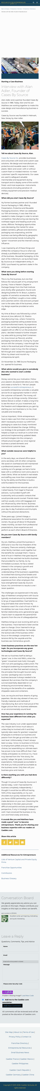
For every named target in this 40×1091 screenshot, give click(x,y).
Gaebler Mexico (26, 1059)
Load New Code (28, 996)
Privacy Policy (15, 1037)
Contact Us (26, 1037)
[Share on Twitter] (10, 842)
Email (5, 955)
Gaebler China (28, 1075)
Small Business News (20, 1053)
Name (5, 946)
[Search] (33, 2)
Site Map (9, 1032)
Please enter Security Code (12, 984)
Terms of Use (28, 1032)
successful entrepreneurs (20, 387)
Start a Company (5, 9)
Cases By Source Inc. (10, 158)
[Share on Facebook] (4, 842)
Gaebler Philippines (20, 1064)
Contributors (6, 873)
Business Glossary (8, 878)
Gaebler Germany (13, 1075)
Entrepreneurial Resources (19, 1048)
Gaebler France (12, 1059)
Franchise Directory (19, 1043)
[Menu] (37, 2)
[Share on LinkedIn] (16, 842)
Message (6, 964)
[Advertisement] (20, 35)
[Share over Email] (22, 842)
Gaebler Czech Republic (19, 1070)
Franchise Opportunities (11, 868)
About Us (18, 1032)
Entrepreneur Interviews (16, 9)
